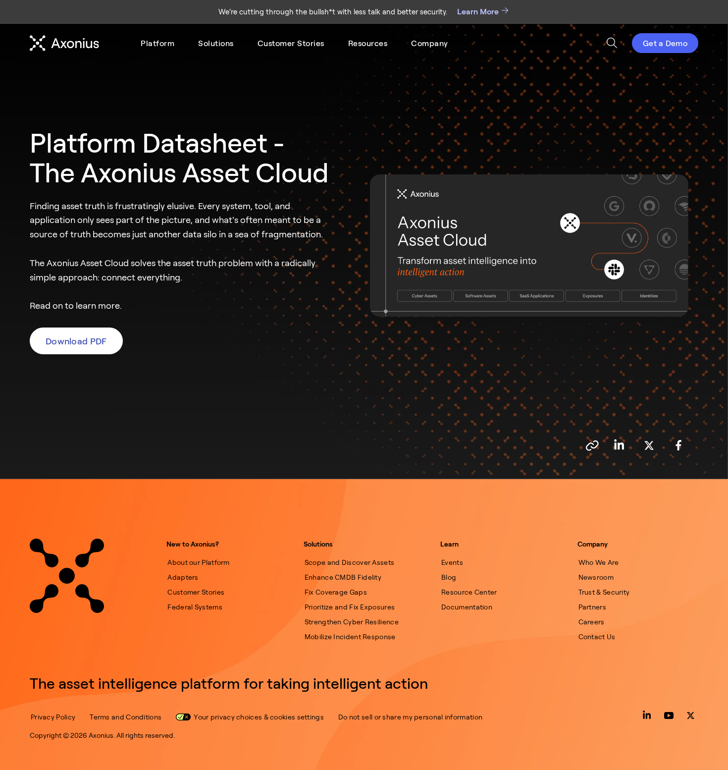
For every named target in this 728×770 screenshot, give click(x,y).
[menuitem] (157, 43)
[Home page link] (67, 576)
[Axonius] (64, 43)
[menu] (294, 43)
